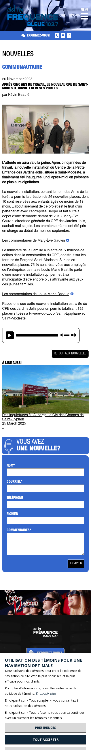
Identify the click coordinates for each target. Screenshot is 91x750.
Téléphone (15, 498)
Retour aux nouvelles (70, 354)
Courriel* (14, 482)
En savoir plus (46, 693)
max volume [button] (73, 335)
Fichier (12, 514)
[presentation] (2, 429)
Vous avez (39, 445)
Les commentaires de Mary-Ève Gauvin (33, 241)
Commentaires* (19, 530)
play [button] (10, 335)
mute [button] (62, 335)
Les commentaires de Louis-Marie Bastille (35, 294)
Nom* (11, 466)
